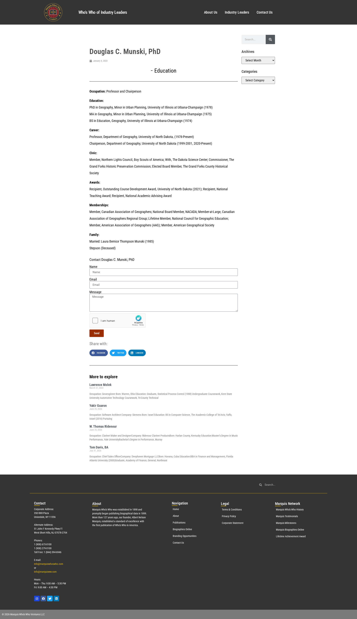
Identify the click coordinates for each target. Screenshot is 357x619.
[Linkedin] (56, 598)
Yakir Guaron (98, 406)
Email (93, 279)
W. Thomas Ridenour (103, 426)
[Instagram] (37, 598)
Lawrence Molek (100, 385)
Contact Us (265, 12)
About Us (210, 12)
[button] (98, 353)
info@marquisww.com (45, 571)
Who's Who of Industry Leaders (102, 12)
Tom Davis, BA (98, 447)
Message (95, 292)
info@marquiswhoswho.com (48, 563)
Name (93, 266)
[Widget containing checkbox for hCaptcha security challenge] (117, 321)
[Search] (270, 39)
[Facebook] (43, 598)
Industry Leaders (237, 12)
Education (165, 70)
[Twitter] (50, 598)
